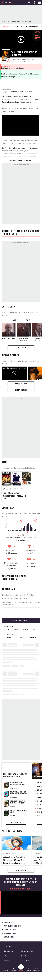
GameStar (24, 956)
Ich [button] (34, 629)
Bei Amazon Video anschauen (12, 68)
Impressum (8, 946)
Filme (8, 21)
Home (3, 21)
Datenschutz (8, 951)
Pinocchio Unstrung (21, 888)
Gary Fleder (30, 99)
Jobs (5, 956)
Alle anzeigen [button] (21, 348)
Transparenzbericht (27, 951)
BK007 (14, 815)
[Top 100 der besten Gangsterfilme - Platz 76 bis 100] (16, 478)
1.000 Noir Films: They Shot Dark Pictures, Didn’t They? (17, 803)
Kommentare (34, 27)
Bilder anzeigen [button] (21, 390)
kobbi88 (14, 797)
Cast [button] (14, 320)
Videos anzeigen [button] (21, 384)
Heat (38, 816)
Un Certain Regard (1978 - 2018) (19, 811)
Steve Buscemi (25, 102)
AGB (22, 946)
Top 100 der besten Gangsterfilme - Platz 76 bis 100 (14, 495)
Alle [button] (8, 629)
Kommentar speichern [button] (21, 620)
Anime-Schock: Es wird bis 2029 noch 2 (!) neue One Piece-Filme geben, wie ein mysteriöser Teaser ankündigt (15, 860)
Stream (16, 27)
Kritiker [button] (25, 629)
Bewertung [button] (33, 637)
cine (13, 806)
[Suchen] (29, 2)
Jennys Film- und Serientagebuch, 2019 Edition (17, 784)
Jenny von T (15, 788)
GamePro (7, 961)
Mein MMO (25, 961)
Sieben (39, 797)
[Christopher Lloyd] (8, 330)
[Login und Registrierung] (34, 2)
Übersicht (6, 27)
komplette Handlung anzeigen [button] (21, 161)
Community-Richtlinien (26, 595)
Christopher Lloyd (9, 102)
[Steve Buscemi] (24, 330)
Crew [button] (28, 320)
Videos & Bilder (10, 355)
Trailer (24, 27)
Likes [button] (21, 637)
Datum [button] (9, 637)
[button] (5, 969)
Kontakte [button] (16, 629)
